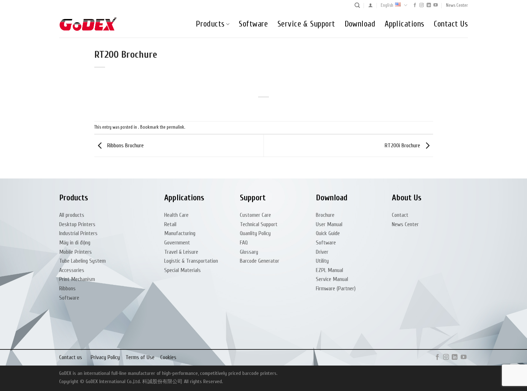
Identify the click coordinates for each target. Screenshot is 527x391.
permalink (175, 127)
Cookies (168, 357)
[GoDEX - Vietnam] (88, 24)
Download (360, 24)
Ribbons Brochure (125, 145)
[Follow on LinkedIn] (429, 5)
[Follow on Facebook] (415, 5)
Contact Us (451, 24)
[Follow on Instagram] (421, 5)
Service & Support (306, 24)
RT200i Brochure (403, 145)
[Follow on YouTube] (435, 5)
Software (253, 24)
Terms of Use (140, 357)
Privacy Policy (105, 357)
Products (210, 24)
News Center (457, 5)
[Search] (357, 5)
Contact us (70, 357)
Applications (404, 24)
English (387, 5)
